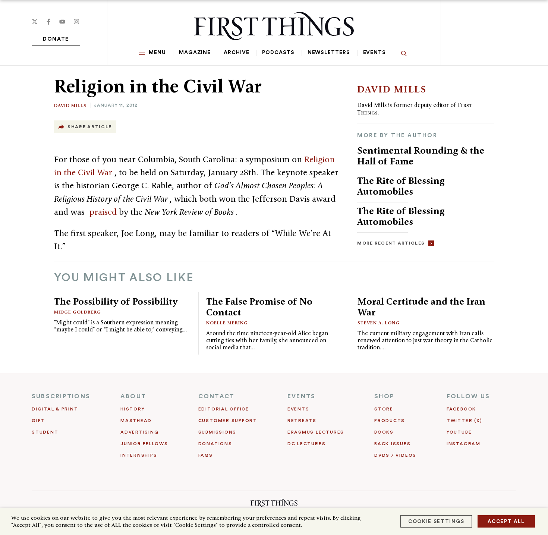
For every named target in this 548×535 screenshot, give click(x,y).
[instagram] (76, 22)
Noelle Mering (227, 322)
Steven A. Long (379, 322)
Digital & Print (55, 409)
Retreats (301, 420)
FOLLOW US (468, 396)
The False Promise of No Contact (259, 306)
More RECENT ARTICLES (391, 243)
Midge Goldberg (77, 312)
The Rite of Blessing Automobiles (401, 185)
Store (383, 409)
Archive (236, 52)
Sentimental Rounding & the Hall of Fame (420, 155)
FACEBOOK (461, 409)
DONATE (56, 39)
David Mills (70, 105)
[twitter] (35, 22)
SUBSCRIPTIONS (61, 396)
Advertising (139, 432)
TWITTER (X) (464, 420)
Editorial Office (223, 409)
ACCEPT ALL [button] (506, 521)
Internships (138, 455)
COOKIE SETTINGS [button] (436, 521)
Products (389, 420)
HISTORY (132, 409)
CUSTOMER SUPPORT (227, 420)
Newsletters (329, 52)
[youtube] (62, 22)
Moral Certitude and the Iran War (421, 306)
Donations (215, 443)
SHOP (384, 396)
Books (384, 432)
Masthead (136, 420)
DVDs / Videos (395, 455)
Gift (38, 420)
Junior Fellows (144, 443)
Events (374, 52)
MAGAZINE (195, 52)
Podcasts (278, 52)
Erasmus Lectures (315, 432)
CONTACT (216, 396)
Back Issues (392, 443)
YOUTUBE (459, 432)
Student (45, 432)
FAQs (205, 455)
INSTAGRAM (464, 443)
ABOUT (133, 396)
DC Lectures (306, 443)
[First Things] (274, 26)
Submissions (217, 432)
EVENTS (301, 396)
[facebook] (48, 22)
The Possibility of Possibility (115, 301)
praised (104, 212)
